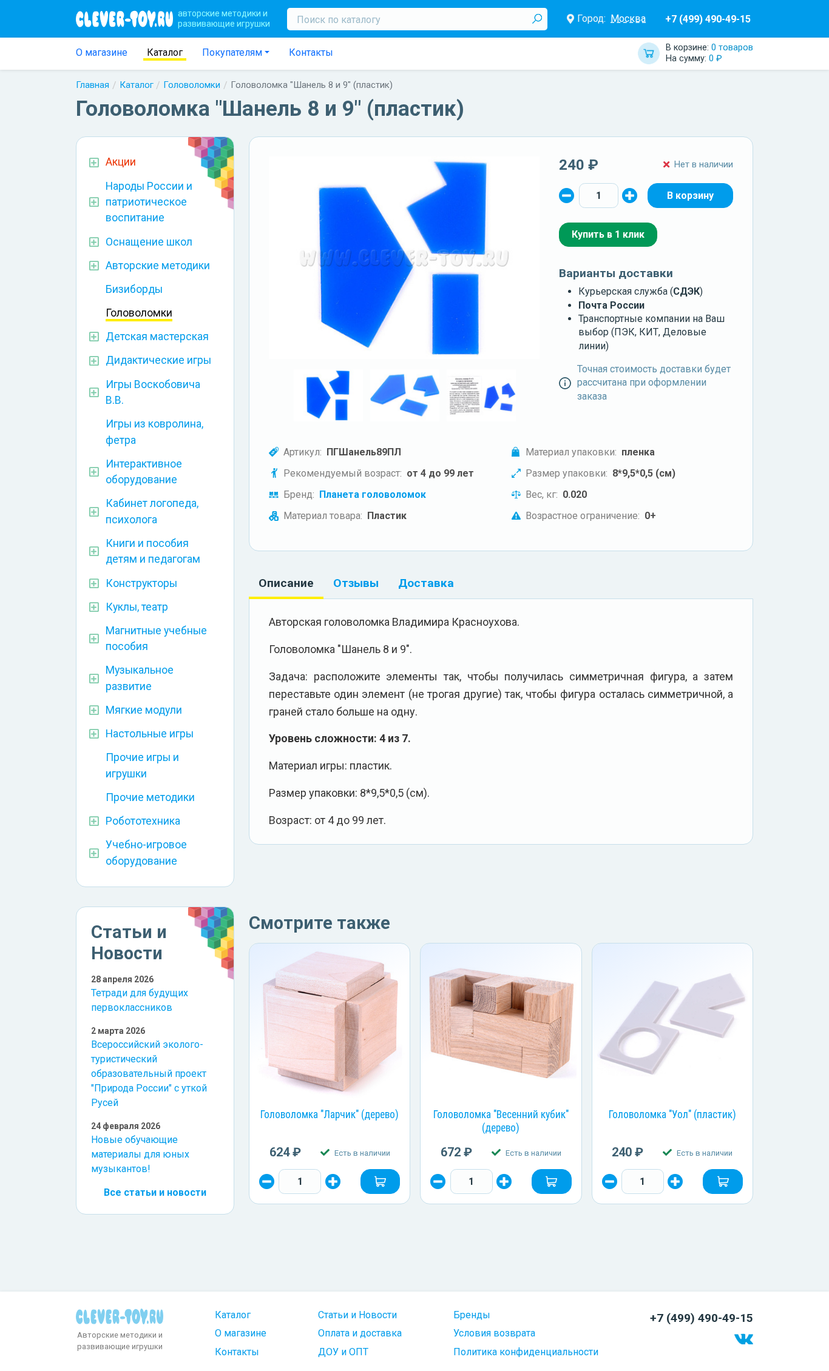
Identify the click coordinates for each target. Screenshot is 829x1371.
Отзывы (356, 583)
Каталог (165, 52)
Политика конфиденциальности (525, 1352)
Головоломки (191, 84)
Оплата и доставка (360, 1333)
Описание (286, 583)
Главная (92, 84)
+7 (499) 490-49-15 (708, 19)
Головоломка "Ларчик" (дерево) (329, 1114)
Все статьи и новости (155, 1192)
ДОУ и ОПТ (343, 1352)
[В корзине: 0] (690, 195)
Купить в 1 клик (608, 234)
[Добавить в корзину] (380, 1181)
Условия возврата (494, 1333)
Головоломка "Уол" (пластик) (672, 1114)
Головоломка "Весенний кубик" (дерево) (501, 1121)
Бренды (471, 1315)
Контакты (311, 52)
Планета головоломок (372, 494)
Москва (628, 18)
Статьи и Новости (357, 1315)
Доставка (426, 583)
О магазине (101, 52)
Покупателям (232, 52)
